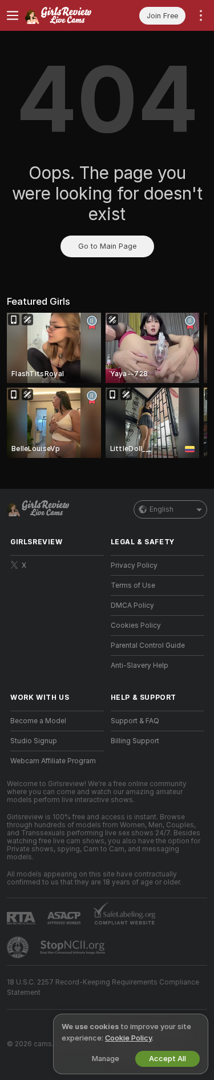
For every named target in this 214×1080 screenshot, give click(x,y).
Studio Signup (33, 741)
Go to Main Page (107, 246)
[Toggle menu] (12, 15)
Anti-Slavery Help (139, 665)
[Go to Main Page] (66, 15)
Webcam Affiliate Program (53, 761)
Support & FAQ (135, 721)
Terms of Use (133, 585)
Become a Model (38, 721)
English (161, 509)
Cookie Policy (128, 1038)
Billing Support (135, 741)
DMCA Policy (132, 605)
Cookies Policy (136, 625)
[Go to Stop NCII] (73, 947)
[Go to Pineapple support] (19, 947)
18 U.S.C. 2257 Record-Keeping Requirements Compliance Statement (103, 987)
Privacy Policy (134, 565)
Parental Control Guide (148, 645)
